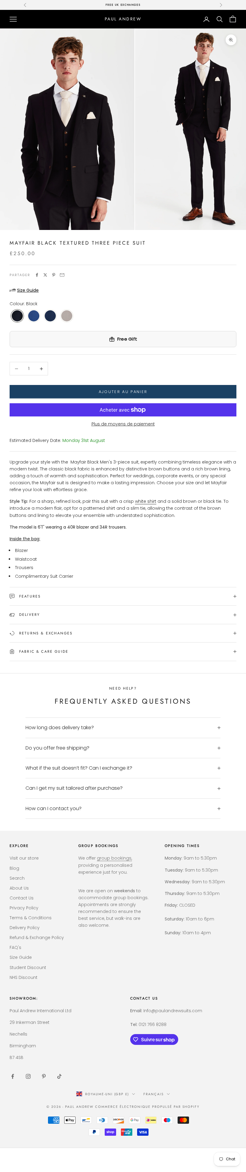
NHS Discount (24, 977)
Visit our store (24, 858)
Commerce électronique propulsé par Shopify (147, 1106)
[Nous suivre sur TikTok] (59, 1076)
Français (153, 1094)
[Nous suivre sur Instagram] (28, 1076)
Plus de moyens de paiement (123, 424)
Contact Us (22, 898)
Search (17, 878)
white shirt (145, 501)
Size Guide (21, 957)
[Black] (17, 316)
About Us (19, 888)
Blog (14, 868)
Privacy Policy (24, 908)
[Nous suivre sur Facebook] (13, 1076)
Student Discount (28, 968)
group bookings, (114, 858)
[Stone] (66, 316)
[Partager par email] (62, 275)
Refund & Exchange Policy (37, 938)
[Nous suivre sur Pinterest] (44, 1076)
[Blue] (33, 316)
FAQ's (15, 947)
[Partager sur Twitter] (45, 275)
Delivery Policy (25, 928)
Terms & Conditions (31, 918)
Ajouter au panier (123, 392)
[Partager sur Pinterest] (53, 275)
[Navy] (50, 316)
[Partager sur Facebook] (36, 275)
